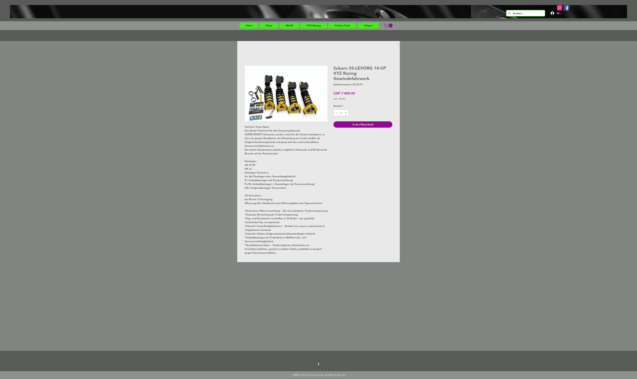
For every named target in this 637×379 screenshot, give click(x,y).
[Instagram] (559, 7)
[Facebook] (566, 7)
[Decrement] (336, 113)
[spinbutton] (341, 113)
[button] (268, 25)
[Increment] (346, 113)
